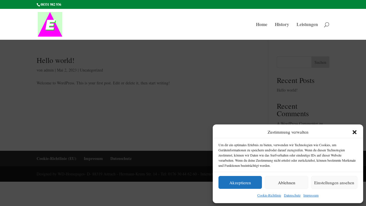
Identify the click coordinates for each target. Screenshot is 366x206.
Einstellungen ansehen (334, 182)
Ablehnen (286, 182)
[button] (354, 132)
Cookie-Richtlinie (269, 195)
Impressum (311, 195)
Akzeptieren (240, 182)
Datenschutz (292, 195)
